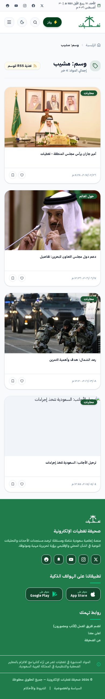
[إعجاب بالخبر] (22, 175)
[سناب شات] (59, 559)
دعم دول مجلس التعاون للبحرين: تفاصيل (68, 256)
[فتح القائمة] (9, 22)
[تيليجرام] (7, 5)
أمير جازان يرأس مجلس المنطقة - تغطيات (68, 153)
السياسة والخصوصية (68, 688)
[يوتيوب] (16, 5)
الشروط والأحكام (34, 688)
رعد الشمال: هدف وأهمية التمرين (72, 359)
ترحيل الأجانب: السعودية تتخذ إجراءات (71, 462)
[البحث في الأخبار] (35, 22)
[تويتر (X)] (42, 5)
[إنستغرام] (25, 5)
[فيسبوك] (33, 5)
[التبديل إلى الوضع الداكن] (22, 22)
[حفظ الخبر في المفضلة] (12, 175)
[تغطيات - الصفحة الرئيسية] (89, 22)
